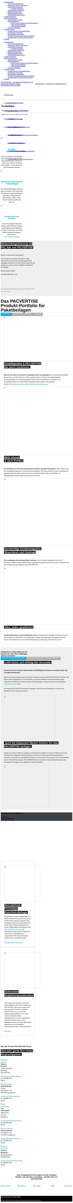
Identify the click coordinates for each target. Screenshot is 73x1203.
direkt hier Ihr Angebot (11, 684)
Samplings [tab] (6, 314)
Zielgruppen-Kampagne (15, 7)
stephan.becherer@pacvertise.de (11, 1076)
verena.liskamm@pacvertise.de (11, 1138)
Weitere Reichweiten (10, 18)
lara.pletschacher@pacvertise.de (11, 1120)
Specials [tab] (38, 314)
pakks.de (16, 1011)
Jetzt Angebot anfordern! (11, 236)
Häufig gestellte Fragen (15, 13)
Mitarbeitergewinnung (15, 12)
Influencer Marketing (14, 28)
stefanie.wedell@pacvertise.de (10, 1096)
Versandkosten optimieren (16, 34)
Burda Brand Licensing (15, 20)
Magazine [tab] (28, 314)
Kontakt (6, 39)
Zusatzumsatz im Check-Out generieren (20, 37)
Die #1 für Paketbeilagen (16, 4)
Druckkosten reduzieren (15, 33)
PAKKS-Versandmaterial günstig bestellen (21, 36)
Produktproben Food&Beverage (38, 384)
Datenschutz (17, 1197)
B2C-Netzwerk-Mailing (18, 24)
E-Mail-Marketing (13, 21)
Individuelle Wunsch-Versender (18, 5)
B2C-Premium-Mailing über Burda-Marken (24, 23)
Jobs (2, 1197)
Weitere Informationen (5, 291)
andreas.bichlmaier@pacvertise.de (12, 1160)
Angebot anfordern (17, 8)
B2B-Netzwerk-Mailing (18, 26)
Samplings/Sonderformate (16, 10)
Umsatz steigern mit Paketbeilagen (19, 31)
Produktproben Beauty (18, 384)
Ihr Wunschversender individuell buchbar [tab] (43, 658)
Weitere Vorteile (9, 29)
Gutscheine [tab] (17, 314)
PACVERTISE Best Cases (16, 15)
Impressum (8, 1197)
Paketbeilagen (8, 2)
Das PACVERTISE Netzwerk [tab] (13, 658)
